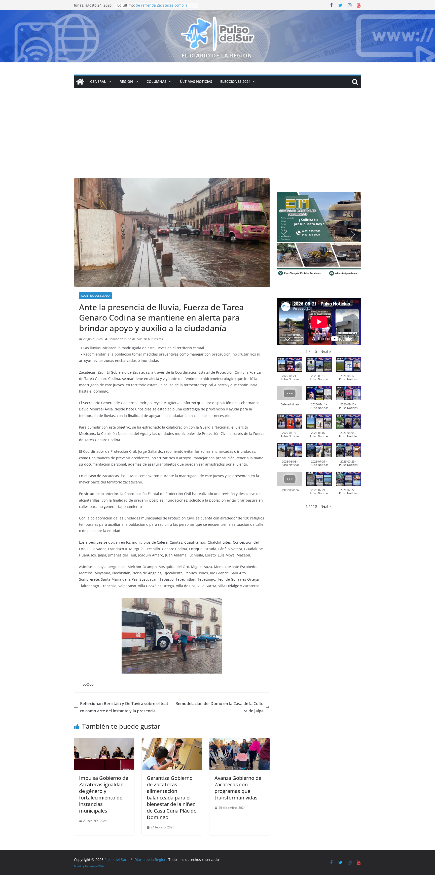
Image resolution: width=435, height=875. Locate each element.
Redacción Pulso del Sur (125, 339)
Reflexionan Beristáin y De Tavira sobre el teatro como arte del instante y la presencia (124, 707)
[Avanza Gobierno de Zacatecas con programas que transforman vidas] (239, 741)
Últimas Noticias (196, 81)
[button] (109, 81)
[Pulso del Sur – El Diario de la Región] (217, 14)
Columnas (156, 81)
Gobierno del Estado (95, 295)
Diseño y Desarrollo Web (89, 866)
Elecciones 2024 (235, 81)
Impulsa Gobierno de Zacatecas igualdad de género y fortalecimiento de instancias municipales (103, 794)
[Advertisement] (217, 140)
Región (126, 81)
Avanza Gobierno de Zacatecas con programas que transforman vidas (237, 788)
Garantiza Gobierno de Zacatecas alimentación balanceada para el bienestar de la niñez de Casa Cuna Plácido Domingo (172, 798)
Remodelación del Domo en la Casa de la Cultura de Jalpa (219, 707)
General (98, 81)
